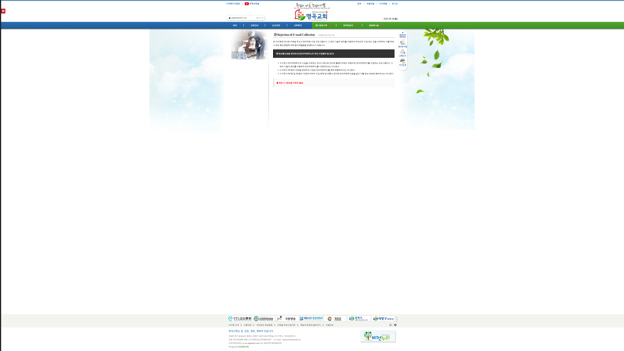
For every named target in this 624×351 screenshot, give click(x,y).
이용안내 (329, 325)
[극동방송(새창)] (287, 318)
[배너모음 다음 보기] (397, 319)
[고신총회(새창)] (239, 318)
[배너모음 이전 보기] (397, 317)
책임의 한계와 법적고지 (310, 325)
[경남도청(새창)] (335, 318)
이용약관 (248, 325)
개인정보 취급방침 (264, 325)
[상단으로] (395, 325)
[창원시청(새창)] (359, 318)
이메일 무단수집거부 (286, 325)
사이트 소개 (234, 325)
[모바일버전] (390, 325)
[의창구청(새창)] (383, 318)
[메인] (312, 14)
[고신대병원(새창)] (263, 318)
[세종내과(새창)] (311, 318)
